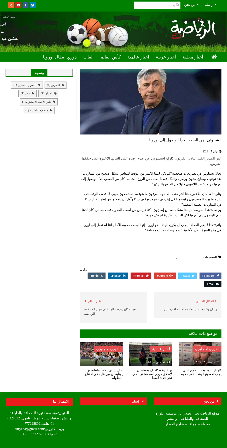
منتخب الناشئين (36, 110)
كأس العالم (110, 57)
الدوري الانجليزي (189, 257)
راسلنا (208, 4)
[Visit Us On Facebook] (25, 5)
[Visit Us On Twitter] (32, 5)
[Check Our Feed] (10, 5)
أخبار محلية (193, 57)
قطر (25, 93)
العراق (47, 93)
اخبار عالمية (138, 57)
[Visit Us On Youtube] (18, 5)
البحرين (53, 85)
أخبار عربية (166, 57)
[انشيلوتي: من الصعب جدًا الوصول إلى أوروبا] (150, 101)
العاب (88, 57)
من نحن (190, 4)
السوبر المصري (25, 85)
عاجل (171, 257)
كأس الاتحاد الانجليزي (36, 101)
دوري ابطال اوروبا (60, 57)
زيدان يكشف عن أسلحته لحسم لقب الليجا (190, 309)
